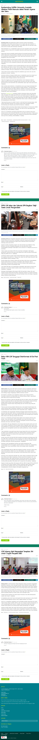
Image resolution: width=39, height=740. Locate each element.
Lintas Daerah (6, 203)
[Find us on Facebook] (1, 735)
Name (2, 182)
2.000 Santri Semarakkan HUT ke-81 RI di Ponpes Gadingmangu (12, 701)
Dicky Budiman (9, 119)
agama (5, 119)
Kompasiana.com (9, 93)
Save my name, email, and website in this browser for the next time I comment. (16, 191)
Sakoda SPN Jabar (13, 277)
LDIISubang (6, 612)
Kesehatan (11, 13)
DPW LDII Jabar (6, 277)
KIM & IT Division (13, 738)
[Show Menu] (1, 1)
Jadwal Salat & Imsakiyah (5, 710)
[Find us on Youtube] (5, 735)
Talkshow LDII (12, 121)
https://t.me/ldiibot (4, 727)
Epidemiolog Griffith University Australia (20, 119)
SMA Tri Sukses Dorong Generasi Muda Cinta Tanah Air (10, 700)
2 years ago (15, 151)
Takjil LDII (19, 277)
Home (2, 5)
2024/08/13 (3, 13)
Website (21, 186)
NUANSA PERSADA (4, 715)
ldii (4, 469)
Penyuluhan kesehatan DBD (24, 612)
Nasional (5, 354)
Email (2, 186)
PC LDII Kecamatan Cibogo (13, 612)
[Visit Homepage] (19, 1)
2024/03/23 (3, 209)
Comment (3, 169)
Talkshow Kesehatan (5, 121)
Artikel (5, 5)
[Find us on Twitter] (2, 735)
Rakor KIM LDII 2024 (9, 469)
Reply (5, 160)
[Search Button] (37, 1)
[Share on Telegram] (37, 39)
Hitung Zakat (3, 712)
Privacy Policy (3, 714)
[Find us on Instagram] (4, 735)
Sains (29, 119)
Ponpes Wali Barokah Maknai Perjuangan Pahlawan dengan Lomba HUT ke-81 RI (14, 703)
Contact (2, 709)
